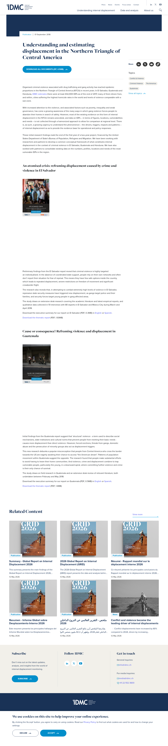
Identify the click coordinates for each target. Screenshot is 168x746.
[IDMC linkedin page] (150, 4)
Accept (51, 733)
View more (138, 514)
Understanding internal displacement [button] (96, 10)
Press (104, 5)
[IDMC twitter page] (154, 4)
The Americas (151, 83)
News (110, 5)
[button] (158, 64)
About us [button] (148, 10)
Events (117, 5)
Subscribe (23, 678)
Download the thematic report (36, 317)
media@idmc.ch (126, 678)
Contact (136, 5)
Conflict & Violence (137, 78)
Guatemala (134, 88)
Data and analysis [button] (129, 10)
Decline (23, 733)
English (98, 312)
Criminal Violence (136, 83)
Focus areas (126, 5)
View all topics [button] (135, 93)
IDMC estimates (39, 94)
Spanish (108, 312)
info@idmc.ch (125, 664)
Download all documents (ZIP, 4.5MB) (45, 69)
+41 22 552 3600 (126, 682)
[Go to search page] (160, 10)
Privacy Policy (89, 722)
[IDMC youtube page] (159, 4)
